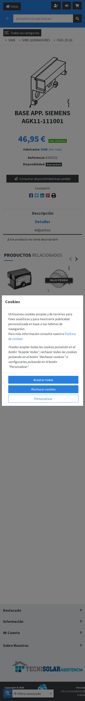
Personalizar (43, 399)
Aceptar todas (43, 380)
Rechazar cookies (43, 389)
